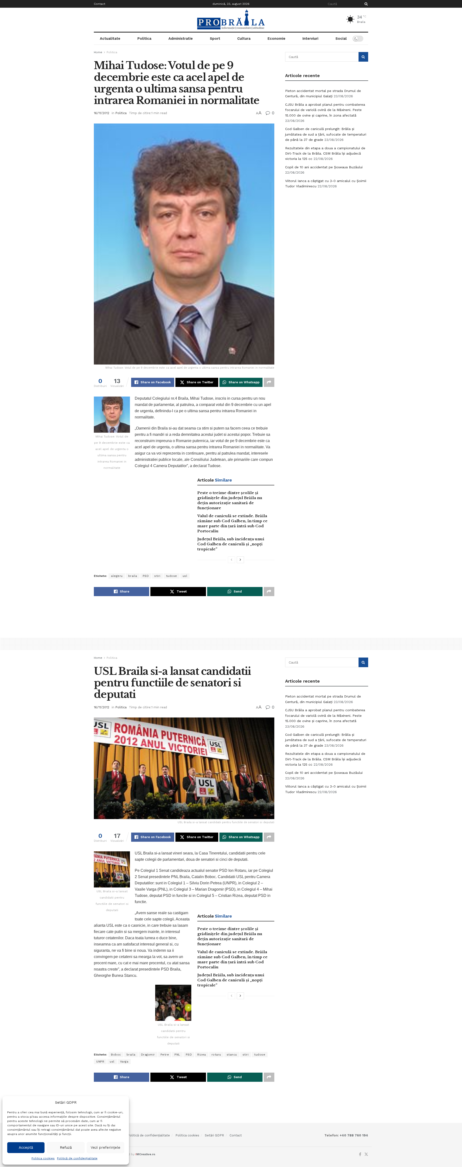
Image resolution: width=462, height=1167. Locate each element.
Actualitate (110, 38)
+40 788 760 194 (353, 1135)
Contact (99, 4)
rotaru (216, 1054)
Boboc (116, 1054)
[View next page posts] (240, 559)
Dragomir (148, 1054)
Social (341, 38)
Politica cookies (43, 1158)
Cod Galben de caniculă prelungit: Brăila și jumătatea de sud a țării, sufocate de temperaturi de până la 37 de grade (325, 134)
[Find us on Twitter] (366, 1154)
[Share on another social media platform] (269, 382)
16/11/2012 (101, 113)
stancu (232, 1054)
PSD (146, 576)
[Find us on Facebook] (360, 1154)
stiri (157, 576)
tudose (171, 576)
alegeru (117, 576)
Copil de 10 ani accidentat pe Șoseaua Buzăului (324, 167)
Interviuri (310, 38)
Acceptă (26, 1147)
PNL (177, 1054)
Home (98, 52)
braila (132, 576)
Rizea (201, 1054)
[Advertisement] (327, 229)
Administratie (180, 38)
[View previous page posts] (231, 559)
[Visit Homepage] (231, 20)
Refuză (66, 1147)
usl (185, 576)
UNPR (100, 1061)
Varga (124, 1061)
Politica (144, 38)
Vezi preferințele (105, 1147)
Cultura (243, 38)
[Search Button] (365, 4)
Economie (276, 38)
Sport (215, 38)
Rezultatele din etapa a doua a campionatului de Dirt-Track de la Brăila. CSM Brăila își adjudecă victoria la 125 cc (325, 153)
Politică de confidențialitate (77, 1158)
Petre (164, 1054)
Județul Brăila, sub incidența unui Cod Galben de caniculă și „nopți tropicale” (230, 544)
